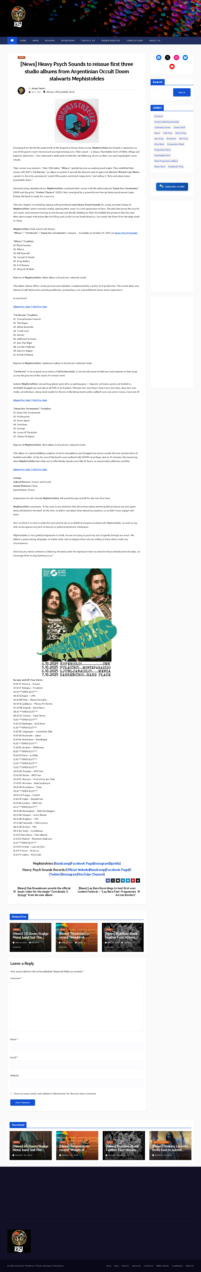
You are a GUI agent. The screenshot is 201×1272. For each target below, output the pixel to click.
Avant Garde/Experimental (167, 122)
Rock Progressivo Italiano (166, 161)
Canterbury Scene (162, 127)
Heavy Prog (180, 133)
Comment (16, 978)
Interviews (67, 40)
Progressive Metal (175, 144)
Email (14, 1057)
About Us (154, 40)
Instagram (101, 863)
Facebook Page (82, 863)
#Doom (50, 91)
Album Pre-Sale (21, 306)
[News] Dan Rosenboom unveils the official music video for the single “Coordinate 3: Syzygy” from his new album (44, 892)
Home (23, 40)
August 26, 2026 (23, 1155)
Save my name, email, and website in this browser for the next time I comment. (55, 1093)
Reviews (50, 40)
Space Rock (160, 166)
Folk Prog (167, 133)
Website (14, 1075)
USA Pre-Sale (39, 306)
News (36, 40)
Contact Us (88, 40)
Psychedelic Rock (162, 155)
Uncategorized (161, 1142)
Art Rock (159, 116)
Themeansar (58, 1266)
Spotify (115, 863)
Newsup (46, 1266)
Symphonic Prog (175, 166)
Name (14, 1039)
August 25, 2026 (70, 1155)
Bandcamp (62, 863)
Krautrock (171, 138)
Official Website (77, 870)
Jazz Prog (159, 138)
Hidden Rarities (110, 40)
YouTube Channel (91, 874)
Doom (157, 133)
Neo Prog (183, 138)
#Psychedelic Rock (65, 91)
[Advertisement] (172, 246)
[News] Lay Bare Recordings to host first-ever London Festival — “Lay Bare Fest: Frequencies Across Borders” (107, 892)
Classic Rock (179, 127)
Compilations (135, 40)
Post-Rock (159, 144)
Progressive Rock (162, 150)
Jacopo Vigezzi (38, 88)
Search (157, 82)
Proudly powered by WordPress (21, 1266)
